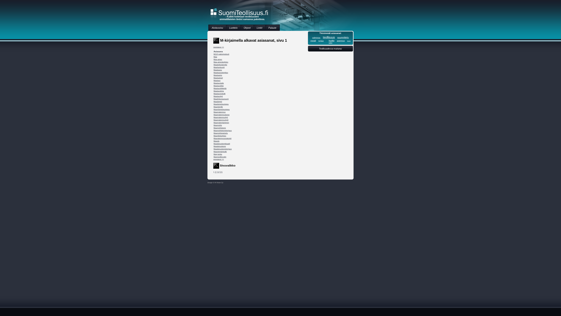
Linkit (259, 28)
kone (349, 41)
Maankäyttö (218, 107)
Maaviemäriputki (220, 152)
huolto (331, 40)
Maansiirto (218, 125)
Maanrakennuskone (222, 115)
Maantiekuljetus (220, 136)
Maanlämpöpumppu (222, 110)
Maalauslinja (219, 91)
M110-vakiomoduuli (221, 54)
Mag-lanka (218, 154)
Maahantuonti (219, 67)
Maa (215, 57)
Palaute (272, 28)
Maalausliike (219, 86)
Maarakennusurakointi (222, 139)
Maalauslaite (219, 83)
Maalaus (217, 81)
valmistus (316, 38)
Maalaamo (218, 75)
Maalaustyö (218, 96)
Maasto (216, 141)
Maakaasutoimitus (221, 73)
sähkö (330, 43)
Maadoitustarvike (220, 65)
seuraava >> (218, 47)
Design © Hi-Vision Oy (215, 182)
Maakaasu (218, 70)
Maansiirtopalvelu (221, 133)
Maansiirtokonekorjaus (223, 131)
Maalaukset (218, 78)
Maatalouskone (220, 146)
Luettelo (233, 28)
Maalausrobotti (219, 94)
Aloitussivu (217, 28)
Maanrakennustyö (221, 117)
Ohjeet (247, 28)
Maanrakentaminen (221, 123)
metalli (313, 41)
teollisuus (329, 37)
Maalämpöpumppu (221, 104)
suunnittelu (343, 37)
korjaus (321, 41)
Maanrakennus (220, 112)
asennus (341, 41)
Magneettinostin (220, 157)
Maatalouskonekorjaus (223, 149)
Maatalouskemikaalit (222, 144)
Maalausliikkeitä (220, 88)
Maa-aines (218, 60)
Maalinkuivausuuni (221, 99)
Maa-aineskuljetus (221, 62)
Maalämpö (218, 102)
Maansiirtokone (220, 128)
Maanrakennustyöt (221, 120)
